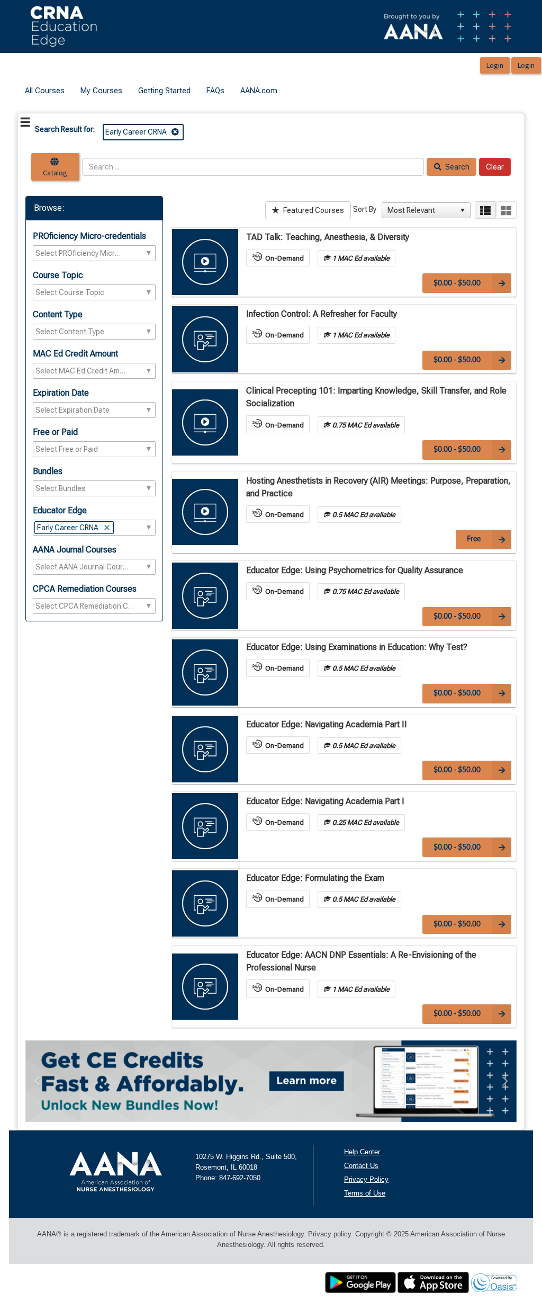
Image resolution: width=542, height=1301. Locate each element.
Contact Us (361, 1166)
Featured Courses (313, 210)
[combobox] (421, 210)
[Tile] (506, 210)
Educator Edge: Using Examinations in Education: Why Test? (356, 647)
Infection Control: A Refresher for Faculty (321, 314)
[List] (485, 210)
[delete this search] (176, 132)
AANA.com (258, 90)
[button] (462, 210)
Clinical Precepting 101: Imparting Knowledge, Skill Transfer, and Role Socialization (376, 397)
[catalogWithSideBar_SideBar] (25, 124)
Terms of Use (364, 1193)
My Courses (101, 90)
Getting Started (164, 90)
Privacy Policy (366, 1179)
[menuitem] (45, 91)
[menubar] (151, 91)
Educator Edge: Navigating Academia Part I (325, 801)
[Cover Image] (205, 262)
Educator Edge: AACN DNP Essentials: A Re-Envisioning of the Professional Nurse (361, 961)
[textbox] (78, 253)
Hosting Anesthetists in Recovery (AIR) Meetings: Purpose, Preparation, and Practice (378, 487)
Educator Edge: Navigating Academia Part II (326, 724)
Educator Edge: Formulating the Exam (315, 878)
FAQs (215, 90)
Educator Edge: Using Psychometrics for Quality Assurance (354, 570)
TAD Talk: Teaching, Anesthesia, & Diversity (327, 237)
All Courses (45, 90)
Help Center (362, 1152)
